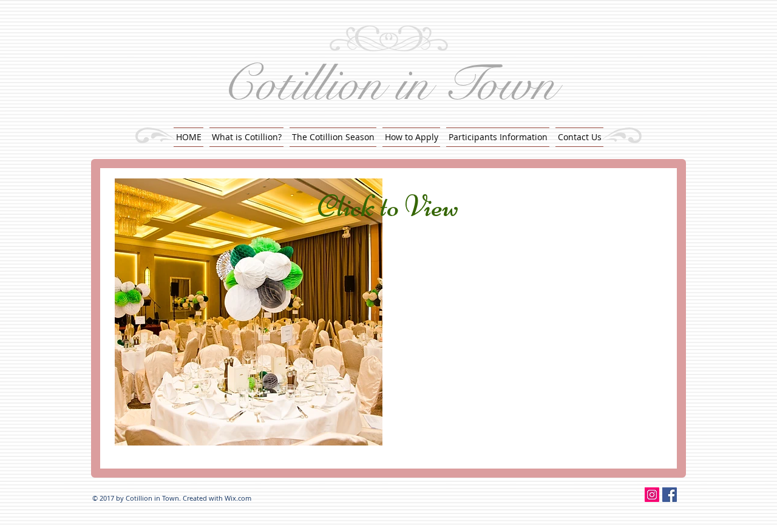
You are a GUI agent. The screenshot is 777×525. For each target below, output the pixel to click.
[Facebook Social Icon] (669, 494)
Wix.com (238, 498)
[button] (497, 137)
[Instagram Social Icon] (652, 494)
